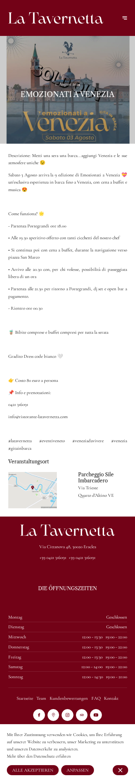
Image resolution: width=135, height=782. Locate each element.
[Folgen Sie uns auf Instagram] (67, 715)
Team (41, 698)
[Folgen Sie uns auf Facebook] (39, 715)
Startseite (25, 698)
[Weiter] (124, 18)
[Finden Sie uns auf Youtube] (96, 715)
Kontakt (111, 698)
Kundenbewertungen (69, 698)
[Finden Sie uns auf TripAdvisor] (82, 715)
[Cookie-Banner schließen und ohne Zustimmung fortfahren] (120, 770)
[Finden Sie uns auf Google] (53, 715)
